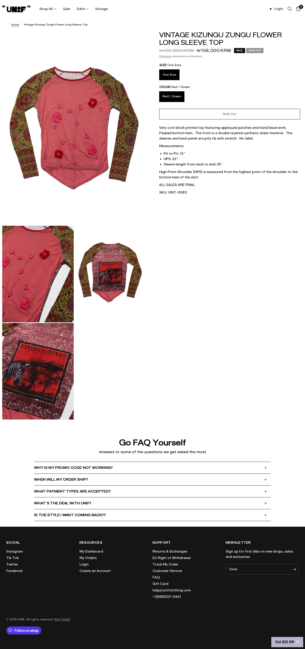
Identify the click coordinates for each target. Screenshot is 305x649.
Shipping (165, 56)
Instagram (14, 551)
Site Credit (62, 619)
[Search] (289, 9)
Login (84, 564)
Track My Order (165, 564)
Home (15, 24)
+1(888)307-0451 (166, 597)
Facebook (14, 571)
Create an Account (95, 571)
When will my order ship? (61, 479)
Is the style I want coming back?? (70, 515)
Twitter (12, 564)
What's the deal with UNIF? (62, 503)
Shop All (46, 9)
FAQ (156, 577)
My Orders (88, 558)
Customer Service (167, 571)
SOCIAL (13, 542)
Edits (81, 9)
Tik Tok (12, 558)
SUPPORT (161, 542)
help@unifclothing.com (171, 590)
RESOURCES (91, 542)
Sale (66, 9)
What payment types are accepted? (72, 491)
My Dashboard (91, 551)
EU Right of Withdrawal (171, 558)
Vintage (101, 9)
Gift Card (160, 584)
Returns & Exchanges (169, 551)
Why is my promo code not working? (73, 467)
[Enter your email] (294, 569)
